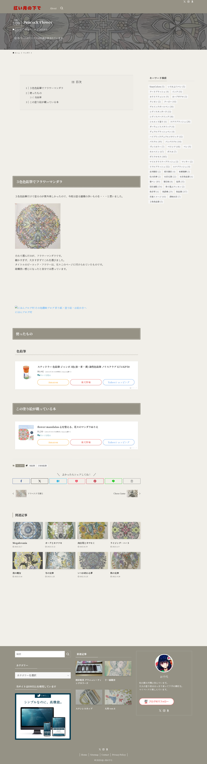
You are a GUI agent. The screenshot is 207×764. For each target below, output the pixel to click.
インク (177, 91)
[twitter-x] (185, 1)
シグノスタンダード (160, 111)
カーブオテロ (179, 96)
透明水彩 (174, 196)
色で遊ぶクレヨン (174, 186)
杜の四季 (155, 176)
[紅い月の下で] (27, 8)
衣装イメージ (158, 196)
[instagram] (188, 1)
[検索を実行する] (68, 654)
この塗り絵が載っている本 (44, 102)
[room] (192, 1)
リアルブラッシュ (160, 166)
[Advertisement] (76, 141)
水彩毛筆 (170, 176)
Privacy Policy (119, 754)
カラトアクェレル (159, 96)
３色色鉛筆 (42, 465)
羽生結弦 (156, 186)
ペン (187, 146)
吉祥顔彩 (155, 171)
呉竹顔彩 (169, 171)
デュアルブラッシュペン (162, 131)
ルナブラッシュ (181, 166)
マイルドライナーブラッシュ (164, 161)
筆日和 (168, 181)
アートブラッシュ (159, 91)
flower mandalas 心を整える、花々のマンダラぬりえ (67, 427)
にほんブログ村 (23, 312)
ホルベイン (157, 151)
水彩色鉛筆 (186, 176)
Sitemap (94, 754)
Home (84, 754)
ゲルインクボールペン (162, 106)
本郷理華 (184, 171)
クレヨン (155, 101)
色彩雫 (154, 191)
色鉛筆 (38, 97)
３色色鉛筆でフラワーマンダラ (46, 88)
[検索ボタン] (61, 8)
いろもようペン (176, 86)
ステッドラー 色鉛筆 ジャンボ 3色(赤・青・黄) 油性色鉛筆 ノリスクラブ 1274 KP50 (83, 367)
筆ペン (155, 181)
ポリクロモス (158, 156)
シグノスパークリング (161, 116)
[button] (21, 481)
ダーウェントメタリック (162, 126)
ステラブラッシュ (180, 121)
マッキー (187, 161)
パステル (156, 141)
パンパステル (173, 141)
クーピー (170, 101)
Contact (105, 754)
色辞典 (167, 191)
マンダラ (19, 29)
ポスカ (171, 151)
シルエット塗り (158, 121)
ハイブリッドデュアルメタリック (166, 136)
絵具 (180, 181)
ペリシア (174, 146)
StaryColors (157, 86)
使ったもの (36, 93)
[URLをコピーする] (131, 481)
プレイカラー (157, 146)
